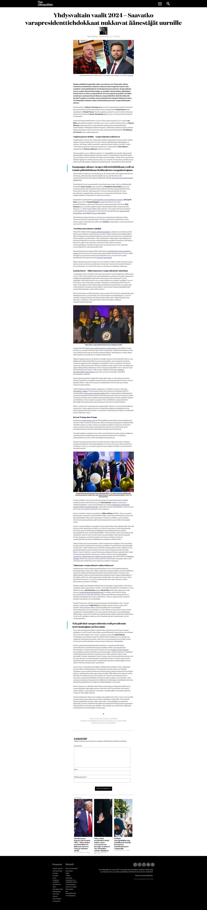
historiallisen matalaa (80, 391)
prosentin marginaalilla (104, 257)
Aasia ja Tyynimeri (58, 868)
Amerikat (55, 873)
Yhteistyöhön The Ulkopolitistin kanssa (71, 881)
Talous (54, 886)
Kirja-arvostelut (57, 898)
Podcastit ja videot (58, 889)
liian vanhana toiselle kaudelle (95, 393)
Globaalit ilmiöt (57, 884)
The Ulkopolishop (70, 895)
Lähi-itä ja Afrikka (57, 871)
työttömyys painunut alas (103, 556)
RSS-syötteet (69, 889)
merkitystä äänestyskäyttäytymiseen (91, 592)
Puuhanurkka (56, 901)
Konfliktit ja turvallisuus (56, 881)
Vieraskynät (69, 878)
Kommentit (56, 894)
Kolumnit (55, 896)
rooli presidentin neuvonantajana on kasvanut (108, 200)
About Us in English (71, 886)
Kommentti (78, 746)
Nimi (76, 769)
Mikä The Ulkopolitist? (72, 868)
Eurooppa (55, 875)
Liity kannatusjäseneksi (71, 892)
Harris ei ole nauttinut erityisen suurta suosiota (101, 348)
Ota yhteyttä (69, 871)
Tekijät (67, 873)
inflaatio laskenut (87, 556)
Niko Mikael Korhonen (98, 37)
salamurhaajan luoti (88, 420)
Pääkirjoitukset (57, 891)
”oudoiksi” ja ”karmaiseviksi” (119, 650)
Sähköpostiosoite (80, 777)
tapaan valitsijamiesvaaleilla (100, 232)
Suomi (54, 878)
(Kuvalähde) (130, 75)
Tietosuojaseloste (71, 884)
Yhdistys (68, 875)
